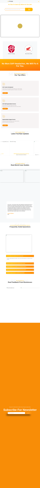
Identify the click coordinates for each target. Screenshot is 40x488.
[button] (38, 1)
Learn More (4, 108)
